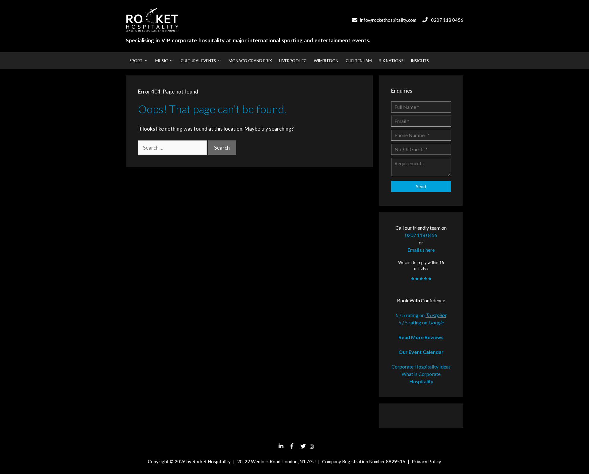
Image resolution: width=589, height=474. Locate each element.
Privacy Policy (426, 461)
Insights (420, 60)
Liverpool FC (292, 60)
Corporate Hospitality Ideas (421, 366)
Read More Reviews (421, 337)
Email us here (421, 250)
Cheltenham (359, 60)
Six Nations (391, 60)
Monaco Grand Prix (250, 60)
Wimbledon (326, 60)
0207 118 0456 (447, 20)
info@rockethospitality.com (388, 20)
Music (161, 60)
